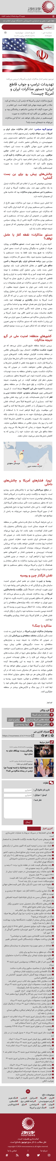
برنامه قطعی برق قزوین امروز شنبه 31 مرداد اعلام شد (29, 1042)
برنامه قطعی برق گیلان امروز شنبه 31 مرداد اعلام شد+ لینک (30, 1047)
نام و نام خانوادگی (42, 790)
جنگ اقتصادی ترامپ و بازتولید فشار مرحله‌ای (33, 971)
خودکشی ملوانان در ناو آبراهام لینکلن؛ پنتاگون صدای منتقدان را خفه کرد (30, 1011)
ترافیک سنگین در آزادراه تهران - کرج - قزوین (33, 991)
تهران (51, 1104)
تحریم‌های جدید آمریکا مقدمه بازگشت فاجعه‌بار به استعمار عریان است (28, 841)
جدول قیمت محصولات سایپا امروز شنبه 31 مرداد (31, 1000)
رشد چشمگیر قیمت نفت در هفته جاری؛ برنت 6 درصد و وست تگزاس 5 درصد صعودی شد (29, 866)
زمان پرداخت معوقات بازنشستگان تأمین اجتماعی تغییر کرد (29, 941)
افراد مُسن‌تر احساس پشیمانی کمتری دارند (33, 1074)
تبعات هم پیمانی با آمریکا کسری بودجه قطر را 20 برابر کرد (27, 855)
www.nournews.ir (27, 1146)
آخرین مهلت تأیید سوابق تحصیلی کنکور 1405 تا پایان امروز (27, 926)
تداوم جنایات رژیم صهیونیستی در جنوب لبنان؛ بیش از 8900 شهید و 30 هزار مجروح (30, 873)
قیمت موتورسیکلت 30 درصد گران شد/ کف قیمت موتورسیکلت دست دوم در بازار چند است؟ (32, 879)
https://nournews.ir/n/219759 (16, 736)
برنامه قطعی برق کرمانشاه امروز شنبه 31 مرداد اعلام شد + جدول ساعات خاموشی (28, 1053)
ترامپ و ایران (13, 719)
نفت (51, 1107)
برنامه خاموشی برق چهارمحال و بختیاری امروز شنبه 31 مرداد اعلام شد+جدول (30, 1060)
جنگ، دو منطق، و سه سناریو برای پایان (35, 952)
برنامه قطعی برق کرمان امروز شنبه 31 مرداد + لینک (30, 1039)
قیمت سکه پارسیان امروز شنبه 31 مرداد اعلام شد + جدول (27, 1016)
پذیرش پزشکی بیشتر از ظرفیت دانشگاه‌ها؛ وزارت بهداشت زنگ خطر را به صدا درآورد (28, 921)
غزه (43, 1104)
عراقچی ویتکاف (42, 724)
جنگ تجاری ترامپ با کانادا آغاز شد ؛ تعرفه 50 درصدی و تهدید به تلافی (29, 892)
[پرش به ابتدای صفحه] (28, 1091)
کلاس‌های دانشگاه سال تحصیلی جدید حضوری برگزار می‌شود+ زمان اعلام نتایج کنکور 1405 (30, 905)
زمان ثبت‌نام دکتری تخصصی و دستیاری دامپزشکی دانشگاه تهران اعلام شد (31, 860)
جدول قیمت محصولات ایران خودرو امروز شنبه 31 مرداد (28, 984)
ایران (51, 1098)
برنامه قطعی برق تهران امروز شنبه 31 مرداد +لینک (31, 1065)
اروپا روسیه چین (22, 724)
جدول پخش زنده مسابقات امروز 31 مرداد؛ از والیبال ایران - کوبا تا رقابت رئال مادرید (28, 1005)
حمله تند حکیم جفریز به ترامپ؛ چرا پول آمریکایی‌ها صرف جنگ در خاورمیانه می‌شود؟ (29, 915)
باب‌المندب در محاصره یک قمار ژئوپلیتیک (34, 987)
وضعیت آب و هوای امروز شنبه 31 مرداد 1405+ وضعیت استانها (29, 1028)
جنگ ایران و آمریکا (37, 1107)
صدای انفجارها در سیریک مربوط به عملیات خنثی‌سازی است (30, 834)
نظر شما (38, 800)
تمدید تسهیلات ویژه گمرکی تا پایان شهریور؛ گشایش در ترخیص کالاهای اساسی (30, 976)
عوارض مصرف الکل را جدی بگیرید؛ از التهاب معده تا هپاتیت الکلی (31, 1079)
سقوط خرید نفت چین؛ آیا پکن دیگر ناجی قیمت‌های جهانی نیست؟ (28, 886)
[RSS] (17, 1155)
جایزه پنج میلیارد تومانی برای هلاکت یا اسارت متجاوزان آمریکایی (29, 957)
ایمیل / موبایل (41, 795)
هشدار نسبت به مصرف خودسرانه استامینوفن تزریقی (29, 1071)
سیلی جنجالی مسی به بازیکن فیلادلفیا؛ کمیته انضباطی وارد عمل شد (29, 899)
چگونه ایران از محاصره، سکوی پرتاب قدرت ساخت (31, 968)
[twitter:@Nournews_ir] (38, 1155)
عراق (23, 1104)
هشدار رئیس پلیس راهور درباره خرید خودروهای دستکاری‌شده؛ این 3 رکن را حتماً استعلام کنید (32, 1021)
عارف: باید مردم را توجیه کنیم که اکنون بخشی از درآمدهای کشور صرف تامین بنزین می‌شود (28, 847)
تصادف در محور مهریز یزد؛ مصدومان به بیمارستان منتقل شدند (29, 947)
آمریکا (42, 1098)
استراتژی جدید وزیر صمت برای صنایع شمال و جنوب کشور (27, 852)
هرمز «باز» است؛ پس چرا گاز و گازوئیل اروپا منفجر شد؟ (28, 994)
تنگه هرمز (12, 1098)
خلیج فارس (13, 1104)
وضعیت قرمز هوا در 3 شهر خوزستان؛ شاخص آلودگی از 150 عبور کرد (29, 931)
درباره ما (44, 1150)
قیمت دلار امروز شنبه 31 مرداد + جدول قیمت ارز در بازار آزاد (29, 1034)
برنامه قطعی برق (28, 1101)
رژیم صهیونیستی (46, 1101)
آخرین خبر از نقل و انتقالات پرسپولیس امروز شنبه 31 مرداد (30, 963)
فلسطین (13, 1101)
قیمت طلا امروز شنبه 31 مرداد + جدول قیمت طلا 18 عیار (28, 1068)
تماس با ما (12, 1150)
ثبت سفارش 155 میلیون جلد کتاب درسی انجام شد (30, 981)
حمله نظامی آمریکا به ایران (38, 719)
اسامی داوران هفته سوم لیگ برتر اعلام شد (33, 910)
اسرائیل (33, 1098)
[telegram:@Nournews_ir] (28, 1155)
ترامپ (23, 1098)
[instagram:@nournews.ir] (49, 1155)
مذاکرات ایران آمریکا (40, 715)
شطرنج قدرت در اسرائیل (41, 997)
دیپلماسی (33, 1104)
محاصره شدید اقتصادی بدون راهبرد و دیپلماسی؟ (31, 936)
